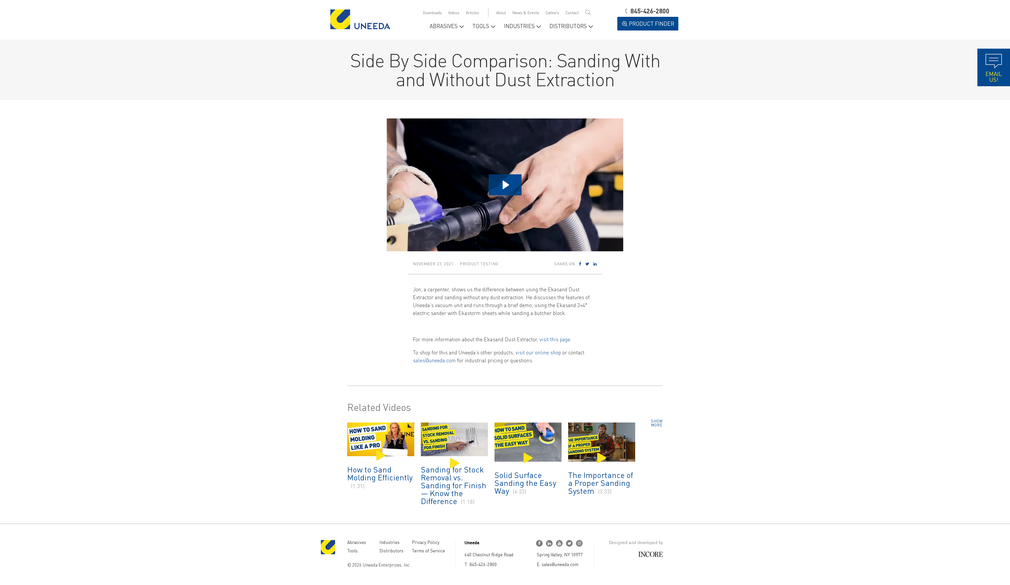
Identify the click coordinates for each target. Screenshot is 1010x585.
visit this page (554, 339)
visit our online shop (538, 352)
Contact (572, 12)
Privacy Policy (426, 542)
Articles (472, 12)
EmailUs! (994, 76)
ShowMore (657, 423)
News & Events (525, 12)
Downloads (432, 12)
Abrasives (444, 26)
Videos (453, 12)
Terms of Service (428, 550)
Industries (519, 26)
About (501, 12)
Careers (552, 12)
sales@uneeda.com (434, 360)
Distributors (568, 26)
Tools (480, 26)
